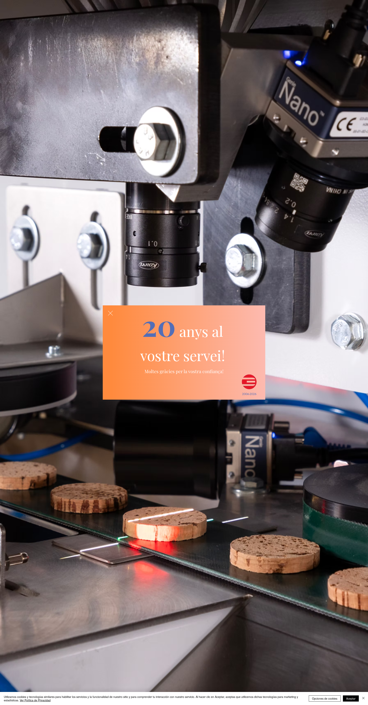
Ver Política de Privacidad (35, 700)
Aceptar (351, 698)
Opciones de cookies (324, 698)
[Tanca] (363, 698)
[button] (110, 313)
